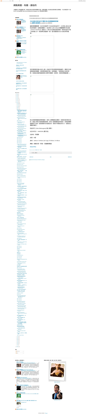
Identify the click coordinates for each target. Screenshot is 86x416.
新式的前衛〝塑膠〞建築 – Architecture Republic (21, 291)
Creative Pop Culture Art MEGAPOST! (21, 122)
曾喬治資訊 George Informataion (21, 377)
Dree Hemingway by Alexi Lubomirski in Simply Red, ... (22, 202)
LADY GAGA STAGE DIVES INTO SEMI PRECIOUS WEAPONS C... (21, 296)
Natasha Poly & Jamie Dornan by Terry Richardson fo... (22, 169)
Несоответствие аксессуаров (22, 165)
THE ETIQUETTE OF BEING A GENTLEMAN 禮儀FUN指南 (30, 393)
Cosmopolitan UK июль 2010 (21, 261)
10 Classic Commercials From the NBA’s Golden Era (22, 208)
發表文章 (18, 351)
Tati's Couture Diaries (20, 335)
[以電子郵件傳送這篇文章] (32, 152)
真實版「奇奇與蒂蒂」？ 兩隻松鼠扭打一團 (22, 171)
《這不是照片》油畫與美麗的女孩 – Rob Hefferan (22, 187)
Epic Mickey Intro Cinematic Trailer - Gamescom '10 (21, 158)
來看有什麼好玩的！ (57, 382)
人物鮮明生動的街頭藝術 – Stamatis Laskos (21, 287)
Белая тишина (19, 222)
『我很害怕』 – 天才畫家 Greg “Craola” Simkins (22, 285)
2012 (17, 99)
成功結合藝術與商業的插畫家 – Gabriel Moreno (22, 197)
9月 (17, 107)
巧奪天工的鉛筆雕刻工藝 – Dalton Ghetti (21, 318)
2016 (17, 95)
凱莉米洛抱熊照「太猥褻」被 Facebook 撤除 (21, 131)
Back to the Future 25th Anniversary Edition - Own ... (22, 124)
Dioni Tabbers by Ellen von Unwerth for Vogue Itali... (21, 236)
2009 (17, 346)
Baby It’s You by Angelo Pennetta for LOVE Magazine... (20, 184)
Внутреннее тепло (20, 164)
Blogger (46, 413)
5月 (17, 339)
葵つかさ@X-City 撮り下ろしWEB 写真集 (24, 76)
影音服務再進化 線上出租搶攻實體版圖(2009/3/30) (21, 83)
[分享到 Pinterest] (36, 152)
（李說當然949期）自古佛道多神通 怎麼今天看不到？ (24, 378)
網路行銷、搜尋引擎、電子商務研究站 (22, 385)
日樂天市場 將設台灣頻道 (20, 81)
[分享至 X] (34, 152)
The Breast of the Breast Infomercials (21, 206)
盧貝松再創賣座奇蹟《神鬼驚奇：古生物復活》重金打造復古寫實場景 (21, 323)
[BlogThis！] (33, 152)
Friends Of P (19, 294)
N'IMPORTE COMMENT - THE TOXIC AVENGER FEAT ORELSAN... (22, 161)
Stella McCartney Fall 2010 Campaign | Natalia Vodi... (21, 272)
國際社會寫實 (36, 23)
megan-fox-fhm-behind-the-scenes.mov (21, 263)
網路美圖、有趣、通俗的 (25, 5)
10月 (18, 106)
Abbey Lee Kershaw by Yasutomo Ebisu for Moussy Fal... (22, 313)
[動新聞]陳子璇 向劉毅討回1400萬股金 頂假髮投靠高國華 (22, 113)
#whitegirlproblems (20, 255)
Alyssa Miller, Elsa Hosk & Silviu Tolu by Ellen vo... (21, 302)
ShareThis (33, 146)
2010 (17, 102)
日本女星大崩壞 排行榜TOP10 (21, 218)
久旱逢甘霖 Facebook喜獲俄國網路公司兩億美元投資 (21, 68)
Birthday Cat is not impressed (21, 150)
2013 (17, 98)
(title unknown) (19, 120)
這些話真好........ (19, 212)
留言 (17, 353)
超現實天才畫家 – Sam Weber (21, 156)
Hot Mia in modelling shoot (21, 175)
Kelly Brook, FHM (19, 174)
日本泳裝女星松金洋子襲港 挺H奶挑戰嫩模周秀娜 (44, 21)
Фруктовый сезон (20, 137)
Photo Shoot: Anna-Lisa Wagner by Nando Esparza (22, 63)
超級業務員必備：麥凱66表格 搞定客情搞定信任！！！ (29, 370)
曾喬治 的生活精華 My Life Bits (21, 57)
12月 (18, 103)
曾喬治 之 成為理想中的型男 (20, 49)
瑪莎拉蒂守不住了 (24, 402)
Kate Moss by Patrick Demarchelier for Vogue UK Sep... (22, 234)
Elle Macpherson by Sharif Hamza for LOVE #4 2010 (21, 116)
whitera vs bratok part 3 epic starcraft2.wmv (21, 224)
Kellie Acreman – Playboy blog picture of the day (22, 242)
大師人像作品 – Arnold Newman (20, 200)
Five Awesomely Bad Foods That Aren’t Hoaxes (21, 211)
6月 (17, 338)
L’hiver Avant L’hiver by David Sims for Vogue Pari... (21, 308)
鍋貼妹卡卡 (18, 252)
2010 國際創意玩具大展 (20, 231)
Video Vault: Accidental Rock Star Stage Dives (21, 129)
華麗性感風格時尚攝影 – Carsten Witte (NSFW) (21, 327)
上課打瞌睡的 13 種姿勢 (20, 274)
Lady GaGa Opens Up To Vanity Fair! (21, 329)
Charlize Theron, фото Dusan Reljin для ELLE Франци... (22, 144)
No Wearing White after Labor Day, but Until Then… (21, 127)
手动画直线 (18, 253)
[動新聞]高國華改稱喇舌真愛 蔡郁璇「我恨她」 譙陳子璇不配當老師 (22, 111)
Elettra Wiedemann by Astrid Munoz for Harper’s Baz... (21, 306)
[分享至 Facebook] (35, 152)
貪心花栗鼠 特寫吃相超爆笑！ (21, 289)
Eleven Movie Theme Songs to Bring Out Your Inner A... (22, 204)
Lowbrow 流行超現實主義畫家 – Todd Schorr (21, 189)
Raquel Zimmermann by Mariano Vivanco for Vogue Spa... (21, 118)
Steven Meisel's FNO (20, 167)
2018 (17, 94)
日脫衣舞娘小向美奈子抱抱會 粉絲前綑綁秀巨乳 (21, 133)
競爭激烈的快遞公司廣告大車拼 (22, 273)
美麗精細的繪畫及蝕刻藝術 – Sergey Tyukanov (21, 276)
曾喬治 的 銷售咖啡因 (19, 19)
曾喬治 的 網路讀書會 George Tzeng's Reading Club (24, 369)
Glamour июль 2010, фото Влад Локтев (21, 220)
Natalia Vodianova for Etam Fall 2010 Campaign (21, 304)
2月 (17, 343)
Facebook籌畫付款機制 (19, 73)
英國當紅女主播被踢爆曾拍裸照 (22, 266)
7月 (17, 336)
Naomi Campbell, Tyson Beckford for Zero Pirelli (21, 269)
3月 (17, 342)
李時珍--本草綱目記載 (20, 217)
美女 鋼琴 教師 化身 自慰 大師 (21, 172)
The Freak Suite (19, 256)
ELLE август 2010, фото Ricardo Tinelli (21, 230)
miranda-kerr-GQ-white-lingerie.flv (21, 216)
